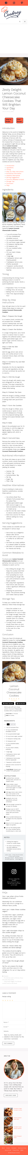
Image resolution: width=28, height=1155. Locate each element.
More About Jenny (11, 1095)
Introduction (10, 165)
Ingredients (9, 167)
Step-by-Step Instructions (14, 171)
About (3, 1148)
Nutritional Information (13, 173)
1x (8, 724)
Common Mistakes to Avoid (15, 179)
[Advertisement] (14, 39)
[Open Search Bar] (19, 21)
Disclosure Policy (22, 1148)
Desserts (6, 976)
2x (11, 724)
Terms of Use (8, 1150)
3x (14, 724)
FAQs (7, 185)
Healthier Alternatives (13, 175)
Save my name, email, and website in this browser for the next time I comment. (14, 1037)
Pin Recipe (21, 703)
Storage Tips (10, 181)
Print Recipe (19, 120)
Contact (8, 1148)
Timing (8, 169)
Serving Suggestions (12, 177)
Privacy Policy (16, 1150)
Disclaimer (14, 1148)
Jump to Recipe (8, 120)
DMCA (21, 1150)
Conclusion (9, 183)
